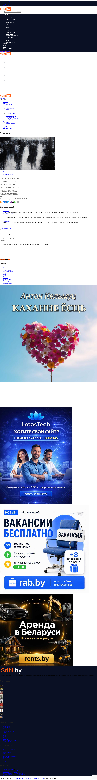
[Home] (5, 10)
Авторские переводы (10, 32)
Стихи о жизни (9, 21)
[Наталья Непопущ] (1, 699)
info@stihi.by (9, 1)
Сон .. (4, 218)
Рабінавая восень (7, 752)
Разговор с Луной (21, 770)
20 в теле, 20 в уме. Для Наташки (11, 751)
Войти (4, 4)
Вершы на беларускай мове (12, 35)
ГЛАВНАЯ (5, 14)
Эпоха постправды (7, 754)
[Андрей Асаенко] (1, 708)
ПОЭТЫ (5, 43)
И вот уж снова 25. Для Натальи (10, 749)
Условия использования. (38, 778)
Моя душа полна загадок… (9, 758)
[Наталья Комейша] (1, 690)
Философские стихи (10, 19)
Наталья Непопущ (7, 773)
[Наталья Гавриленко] (1, 715)
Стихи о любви (9, 17)
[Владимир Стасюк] (1, 711)
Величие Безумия (7, 216)
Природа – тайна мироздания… (10, 756)
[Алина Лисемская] (1, 705)
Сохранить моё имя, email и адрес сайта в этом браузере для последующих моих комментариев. (25, 244)
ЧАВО (4, 47)
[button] (5, 228)
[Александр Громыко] (1, 687)
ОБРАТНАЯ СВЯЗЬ (7, 48)
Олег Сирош (6, 772)
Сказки (7, 27)
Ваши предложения (5, 51)
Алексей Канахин (7, 173)
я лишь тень (6, 211)
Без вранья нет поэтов (8, 213)
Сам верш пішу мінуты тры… (23, 775)
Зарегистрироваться (7, 5)
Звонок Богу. (19, 773)
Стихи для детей (9, 34)
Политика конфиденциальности (23, 778)
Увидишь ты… (22, 774)
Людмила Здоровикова (8, 774)
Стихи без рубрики (10, 37)
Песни (7, 26)
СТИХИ (5, 16)
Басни (7, 24)
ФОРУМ (5, 45)
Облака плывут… (7, 757)
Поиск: (1, 99)
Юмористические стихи (11, 29)
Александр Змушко (7, 770)
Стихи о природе (10, 22)
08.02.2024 (5, 171)
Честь (4, 761)
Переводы (5, 280)
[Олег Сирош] (1, 702)
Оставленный (6, 221)
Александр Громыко (8, 769)
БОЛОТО (5, 753)
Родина (4, 760)
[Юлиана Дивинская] (1, 696)
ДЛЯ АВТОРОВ (6, 39)
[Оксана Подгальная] (1, 693)
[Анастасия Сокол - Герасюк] (1, 718)
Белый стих (8, 30)
